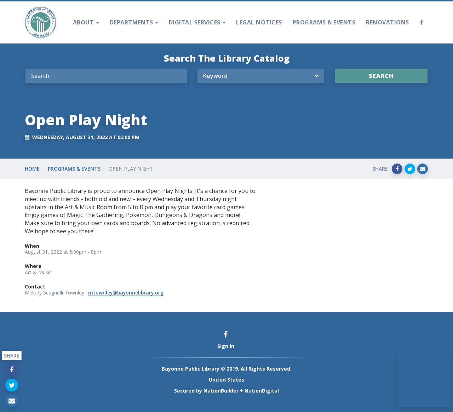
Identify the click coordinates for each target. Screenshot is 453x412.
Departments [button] (132, 22)
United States (226, 379)
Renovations (387, 22)
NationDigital (262, 390)
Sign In (225, 346)
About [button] (84, 22)
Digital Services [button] (195, 22)
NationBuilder (221, 390)
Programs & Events (324, 22)
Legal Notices (259, 22)
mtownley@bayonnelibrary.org (126, 292)
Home (32, 168)
